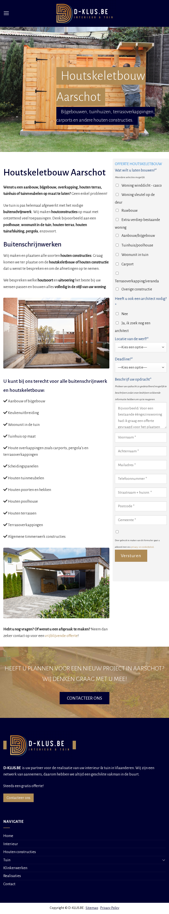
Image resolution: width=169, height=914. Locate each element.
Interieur (10, 844)
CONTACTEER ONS (84, 698)
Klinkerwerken (15, 868)
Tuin (6, 860)
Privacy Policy (109, 908)
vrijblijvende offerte (61, 636)
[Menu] (6, 13)
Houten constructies (19, 852)
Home (8, 836)
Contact (9, 884)
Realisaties (12, 876)
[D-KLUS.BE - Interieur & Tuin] (85, 13)
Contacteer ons (18, 798)
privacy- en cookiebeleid (142, 547)
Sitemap (92, 908)
